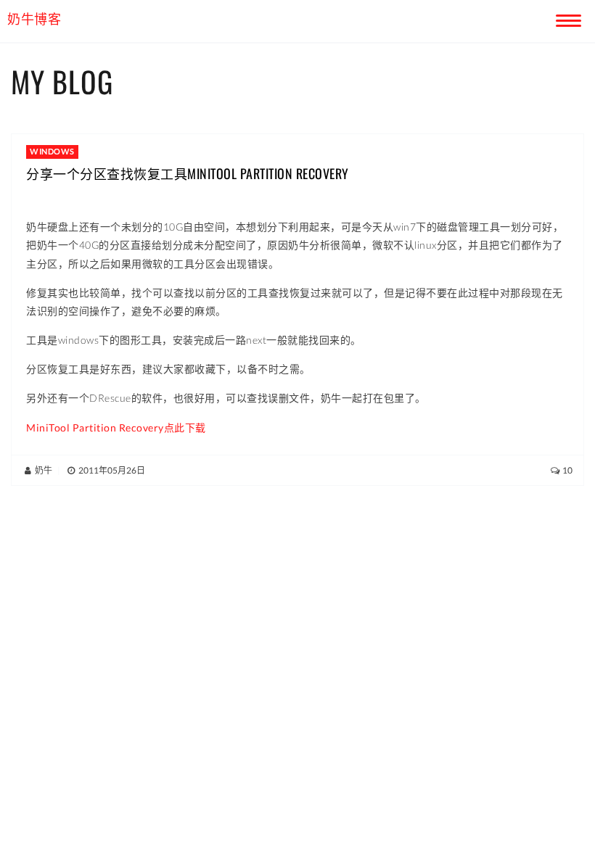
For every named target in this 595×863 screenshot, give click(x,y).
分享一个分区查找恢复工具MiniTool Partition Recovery (187, 173)
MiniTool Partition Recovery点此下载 (116, 427)
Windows (52, 151)
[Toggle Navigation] (565, 18)
